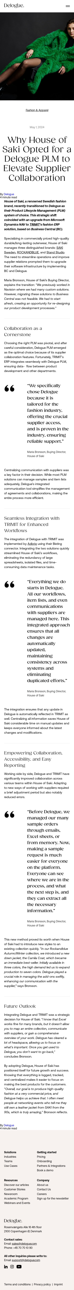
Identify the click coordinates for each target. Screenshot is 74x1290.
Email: (8, 1243)
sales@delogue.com (24, 1243)
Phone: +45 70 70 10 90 (18, 1247)
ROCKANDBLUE (28, 252)
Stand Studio (55, 252)
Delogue (9, 194)
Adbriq (32, 544)
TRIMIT (35, 224)
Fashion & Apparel (37, 110)
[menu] (68, 6)
